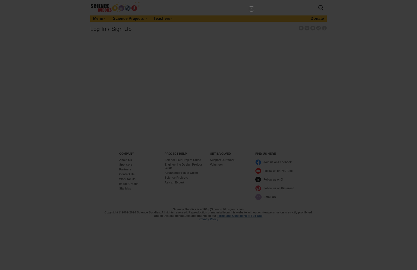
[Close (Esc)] (251, 9)
